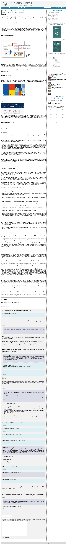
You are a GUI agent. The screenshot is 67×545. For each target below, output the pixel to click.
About (25, 7)
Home (2, 7)
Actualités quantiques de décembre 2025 (53, 19)
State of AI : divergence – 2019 (24, 16)
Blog (22, 7)
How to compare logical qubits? (52, 16)
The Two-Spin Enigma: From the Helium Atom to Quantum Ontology (56, 53)
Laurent (7, 403)
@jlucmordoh (6, 313)
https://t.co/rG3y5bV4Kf (6, 373)
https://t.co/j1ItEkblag (38, 435)
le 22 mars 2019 (15, 313)
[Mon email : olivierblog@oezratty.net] (54, 8)
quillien (4, 336)
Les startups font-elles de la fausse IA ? (13, 11)
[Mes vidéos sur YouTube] (63, 8)
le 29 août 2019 (14, 479)
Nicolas (4, 377)
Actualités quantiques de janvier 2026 (53, 18)
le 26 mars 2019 (23, 440)
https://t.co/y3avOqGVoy (27, 366)
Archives (6, 7)
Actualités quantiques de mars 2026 (53, 15)
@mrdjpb (5, 479)
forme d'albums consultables (54, 73)
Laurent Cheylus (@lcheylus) (8, 422)
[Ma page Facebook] (58, 8)
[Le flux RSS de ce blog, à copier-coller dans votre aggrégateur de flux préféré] (65, 8)
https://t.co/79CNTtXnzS (27, 372)
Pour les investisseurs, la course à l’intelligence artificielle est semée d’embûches (26, 21)
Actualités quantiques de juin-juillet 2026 (53, 12)
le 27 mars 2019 (14, 403)
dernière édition (26, 29)
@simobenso (6, 466)
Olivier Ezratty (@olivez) (8, 472)
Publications (10, 7)
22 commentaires (20, 12)
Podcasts (15, 7)
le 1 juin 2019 (15, 466)
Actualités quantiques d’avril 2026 (52, 14)
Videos (19, 7)
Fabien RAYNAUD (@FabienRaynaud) (9, 440)
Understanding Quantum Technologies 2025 (54, 23)
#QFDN (58, 100)
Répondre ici (4, 316)
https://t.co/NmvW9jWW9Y (40, 480)
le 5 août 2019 (19, 472)
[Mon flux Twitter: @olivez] (62, 8)
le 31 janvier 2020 (16, 484)
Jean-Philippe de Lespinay (8, 484)
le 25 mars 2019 (10, 377)
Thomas (5, 456)
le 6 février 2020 (18, 506)
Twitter (12, 313)
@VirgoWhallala (6, 428)
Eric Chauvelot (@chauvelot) (8, 434)
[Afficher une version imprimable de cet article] (2, 300)
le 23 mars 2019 (10, 336)
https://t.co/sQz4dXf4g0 (6, 442)
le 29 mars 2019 (10, 456)
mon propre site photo (58, 106)
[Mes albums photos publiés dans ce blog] (57, 8)
